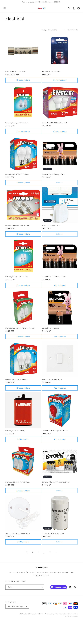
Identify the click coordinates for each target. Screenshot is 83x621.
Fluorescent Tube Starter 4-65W (53, 533)
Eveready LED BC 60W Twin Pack (17, 174)
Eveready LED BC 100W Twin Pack (17, 482)
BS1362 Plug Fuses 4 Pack (51, 71)
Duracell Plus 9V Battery (50, 328)
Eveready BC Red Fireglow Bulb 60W (55, 431)
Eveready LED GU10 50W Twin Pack (54, 123)
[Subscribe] (41, 587)
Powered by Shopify (37, 614)
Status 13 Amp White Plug (51, 225)
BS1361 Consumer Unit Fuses (15, 71)
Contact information (71, 616)
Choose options (23, 80)
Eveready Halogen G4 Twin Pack (16, 277)
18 (50, 552)
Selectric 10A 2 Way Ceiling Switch (17, 533)
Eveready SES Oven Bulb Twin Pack (17, 225)
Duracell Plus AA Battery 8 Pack (53, 174)
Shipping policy (73, 614)
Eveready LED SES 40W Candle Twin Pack (20, 328)
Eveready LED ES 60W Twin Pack (17, 379)
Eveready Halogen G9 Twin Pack (16, 123)
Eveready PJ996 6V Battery (15, 431)
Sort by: (43, 30)
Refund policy (49, 614)
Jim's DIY (27, 614)
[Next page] (56, 552)
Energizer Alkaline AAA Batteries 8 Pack (56, 482)
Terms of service (61, 614)
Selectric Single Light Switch (52, 379)
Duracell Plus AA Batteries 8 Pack (53, 277)
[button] (4, 8)
